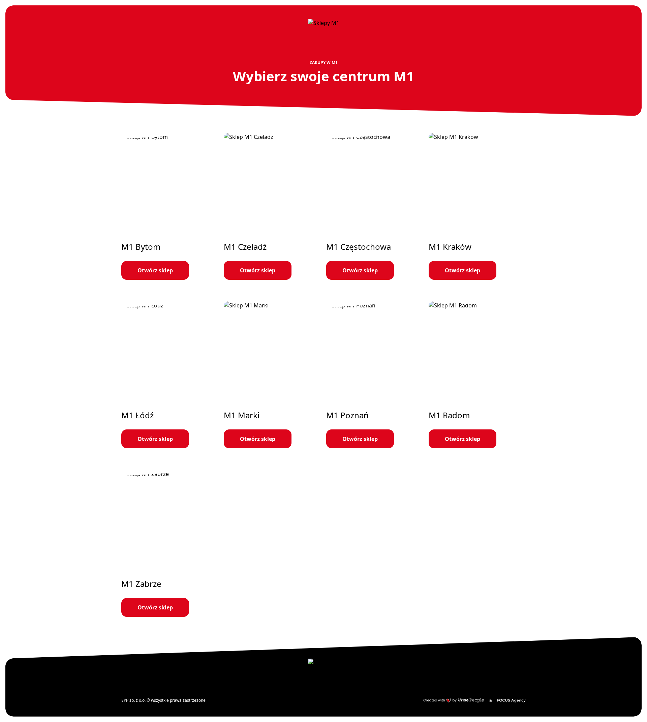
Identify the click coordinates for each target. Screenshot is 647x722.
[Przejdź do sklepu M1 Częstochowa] (374, 206)
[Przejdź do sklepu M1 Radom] (477, 374)
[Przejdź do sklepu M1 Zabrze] (169, 543)
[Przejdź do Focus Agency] (511, 700)
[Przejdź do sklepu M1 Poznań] (374, 374)
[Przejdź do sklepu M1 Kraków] (477, 206)
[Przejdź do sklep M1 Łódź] (169, 374)
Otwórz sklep (155, 270)
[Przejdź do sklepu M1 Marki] (272, 374)
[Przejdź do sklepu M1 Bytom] (169, 206)
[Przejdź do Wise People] (453, 700)
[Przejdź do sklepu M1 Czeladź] (272, 206)
